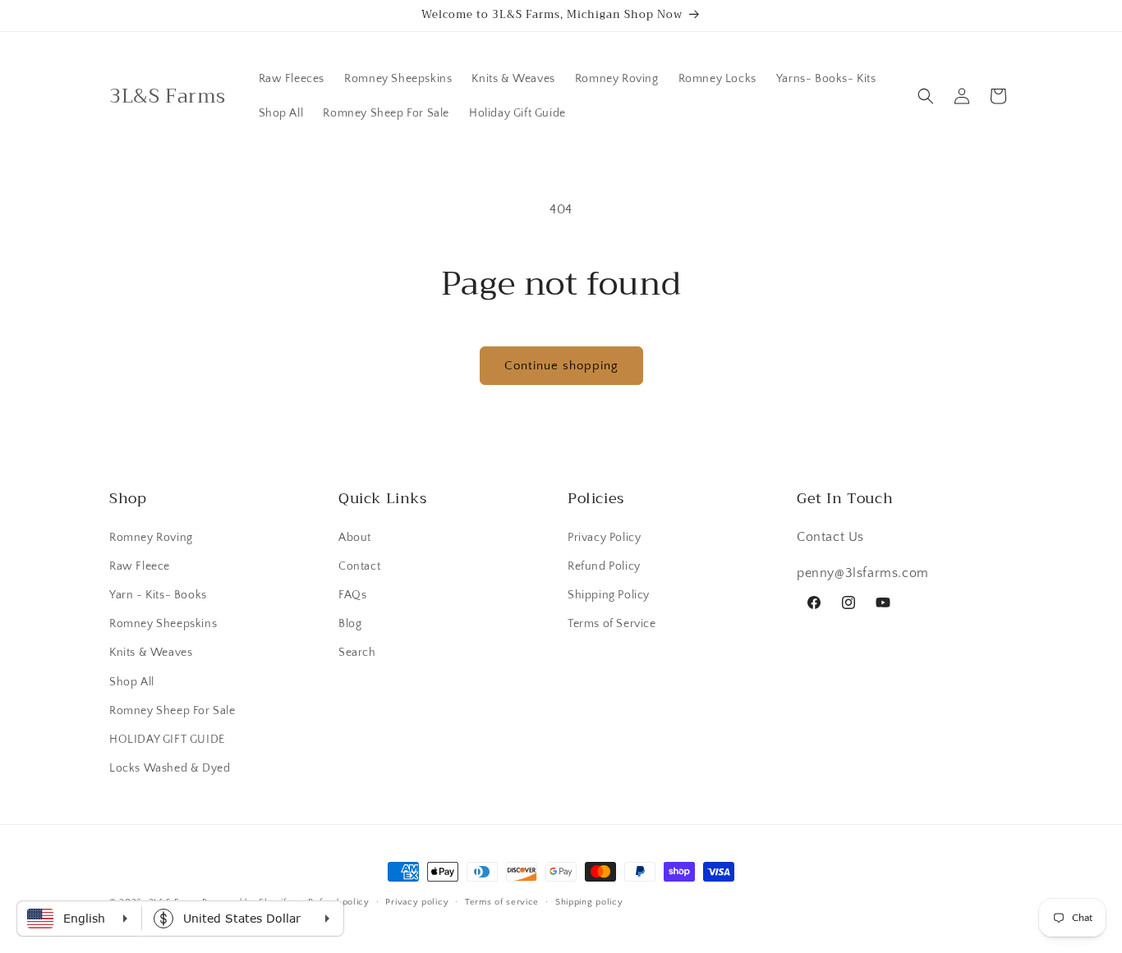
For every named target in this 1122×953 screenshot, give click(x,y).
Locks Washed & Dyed (169, 767)
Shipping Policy (609, 594)
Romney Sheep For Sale (172, 710)
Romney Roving (151, 536)
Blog (349, 623)
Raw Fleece (139, 565)
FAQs (352, 594)
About (354, 536)
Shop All (131, 681)
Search (357, 652)
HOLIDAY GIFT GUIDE (167, 738)
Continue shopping (561, 366)
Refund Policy (604, 565)
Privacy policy (416, 901)
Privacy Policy (604, 536)
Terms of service (502, 901)
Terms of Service (612, 623)
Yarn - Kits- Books (158, 594)
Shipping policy (589, 901)
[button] (926, 96)
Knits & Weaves (150, 652)
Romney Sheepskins (163, 623)
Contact (359, 565)
